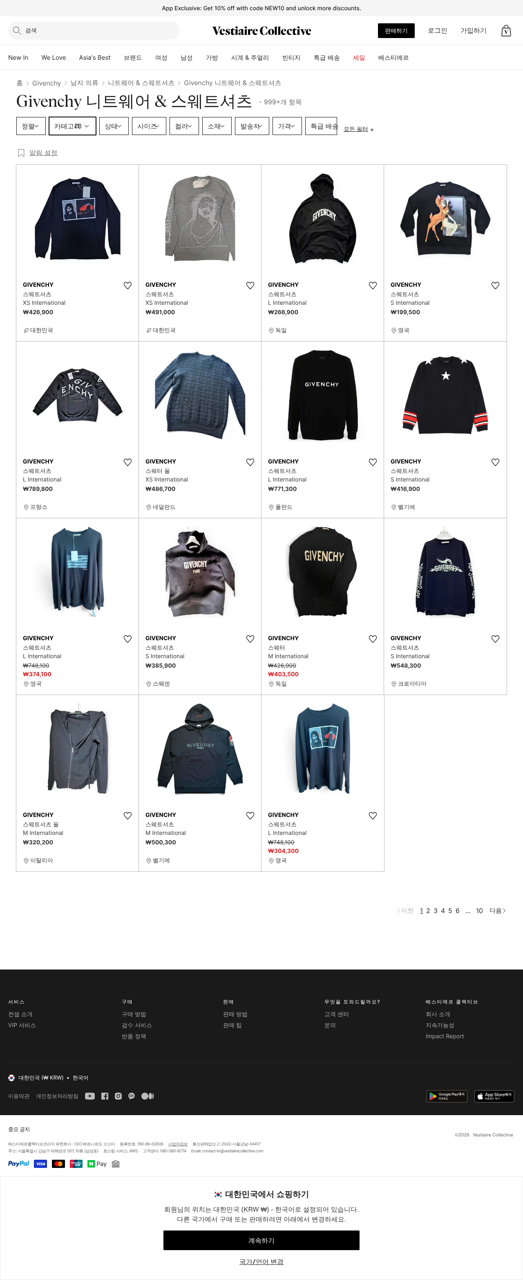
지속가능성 (440, 1025)
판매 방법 (235, 1014)
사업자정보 (178, 1144)
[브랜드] (148, 57)
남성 (187, 57)
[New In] (34, 57)
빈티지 (291, 57)
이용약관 (18, 1096)
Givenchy (46, 83)
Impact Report (445, 1036)
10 (479, 911)
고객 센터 (336, 1014)
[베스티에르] (415, 57)
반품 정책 (134, 1036)
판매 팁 (232, 1025)
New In (18, 57)
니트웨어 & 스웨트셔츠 (141, 83)
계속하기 (261, 1240)
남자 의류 (84, 83)
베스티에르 (393, 57)
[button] (506, 30)
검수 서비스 (137, 1025)
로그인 (437, 30)
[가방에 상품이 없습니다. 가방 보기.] (506, 30)
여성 (161, 57)
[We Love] (72, 57)
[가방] (224, 57)
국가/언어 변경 (261, 1262)
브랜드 (133, 57)
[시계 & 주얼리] (276, 57)
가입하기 (473, 30)
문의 (330, 1025)
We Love (53, 57)
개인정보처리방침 (57, 1096)
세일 (359, 57)
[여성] (174, 57)
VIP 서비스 (22, 1025)
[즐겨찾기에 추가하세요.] (127, 285)
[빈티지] (307, 57)
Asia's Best (95, 57)
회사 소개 (438, 1014)
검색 (31, 30)
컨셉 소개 (20, 1014)
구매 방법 (134, 1014)
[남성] (199, 57)
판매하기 (396, 30)
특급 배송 (327, 57)
